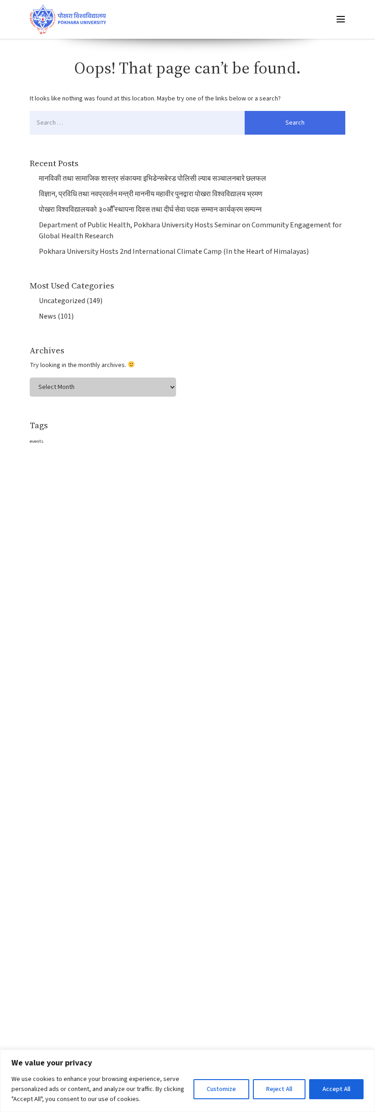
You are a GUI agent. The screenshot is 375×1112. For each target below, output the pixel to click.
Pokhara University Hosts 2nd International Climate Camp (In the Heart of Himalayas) (174, 252)
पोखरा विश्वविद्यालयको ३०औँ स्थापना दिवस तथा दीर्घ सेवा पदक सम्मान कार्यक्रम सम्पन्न (150, 210)
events (36, 441)
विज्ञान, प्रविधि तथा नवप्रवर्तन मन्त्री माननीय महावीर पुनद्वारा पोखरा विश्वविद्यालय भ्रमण (150, 194)
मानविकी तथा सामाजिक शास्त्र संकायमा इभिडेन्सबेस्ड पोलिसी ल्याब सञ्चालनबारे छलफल (152, 178)
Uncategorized (62, 301)
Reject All (279, 1089)
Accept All (336, 1089)
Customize (221, 1089)
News (47, 316)
